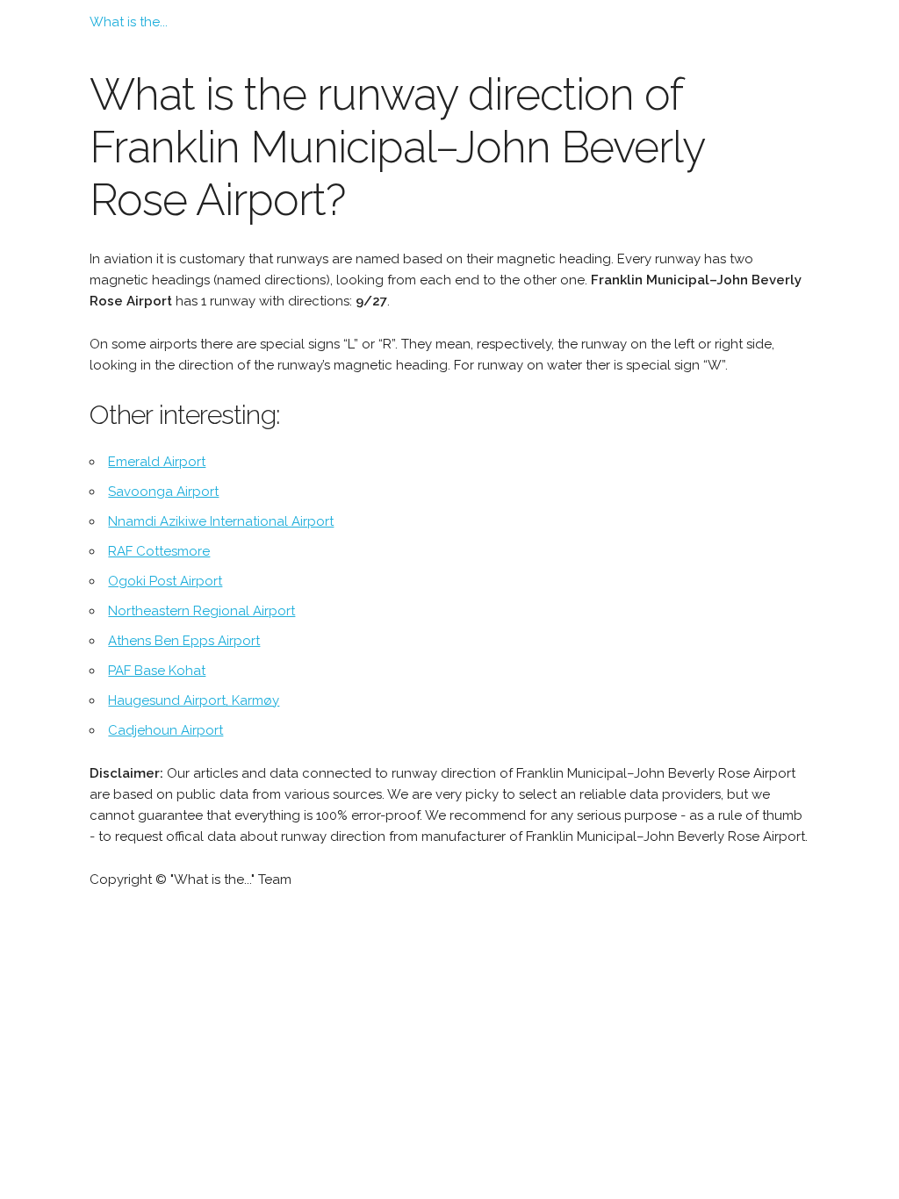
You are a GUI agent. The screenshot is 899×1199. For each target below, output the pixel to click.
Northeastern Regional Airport (201, 611)
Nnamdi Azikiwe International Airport (221, 521)
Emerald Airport (156, 462)
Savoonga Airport (163, 491)
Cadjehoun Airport (165, 730)
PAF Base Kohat (156, 670)
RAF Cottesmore (159, 551)
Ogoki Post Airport (165, 581)
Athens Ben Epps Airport (184, 641)
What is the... (129, 22)
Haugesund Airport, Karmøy (193, 700)
